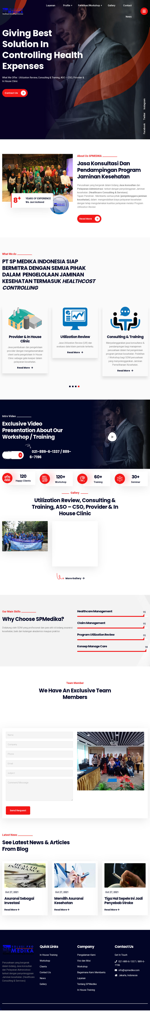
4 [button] (78, 386)
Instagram (144, 103)
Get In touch (8, 455)
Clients (43, 966)
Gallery (111, 5)
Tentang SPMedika (87, 984)
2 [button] (73, 386)
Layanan (50, 5)
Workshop (45, 960)
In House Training (48, 955)
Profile (66, 5)
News (129, 16)
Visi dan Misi (84, 960)
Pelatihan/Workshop (89, 5)
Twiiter (144, 116)
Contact (127, 5)
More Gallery (73, 578)
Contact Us (11, 93)
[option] (25, 340)
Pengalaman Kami (86, 955)
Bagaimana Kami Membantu (91, 972)
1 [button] (70, 386)
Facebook (144, 128)
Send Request (18, 810)
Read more (85, 218)
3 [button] (75, 386)
